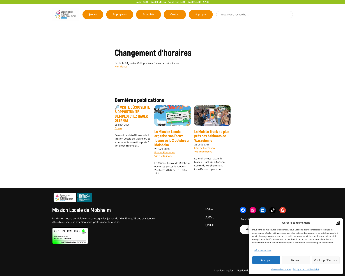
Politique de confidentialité (306, 269)
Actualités (148, 14)
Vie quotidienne (163, 156)
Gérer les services (262, 250)
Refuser (296, 260)
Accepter (266, 260)
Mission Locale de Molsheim (81, 210)
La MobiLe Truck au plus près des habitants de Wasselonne (211, 136)
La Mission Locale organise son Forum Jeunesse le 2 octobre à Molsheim (171, 138)
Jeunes (93, 14)
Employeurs (120, 14)
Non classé (121, 66)
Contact (175, 14)
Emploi (118, 128)
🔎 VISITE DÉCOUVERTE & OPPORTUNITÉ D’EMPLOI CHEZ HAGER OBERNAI (132, 114)
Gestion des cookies (281, 269)
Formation (169, 152)
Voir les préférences (325, 260)
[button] (338, 223)
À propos (200, 14)
